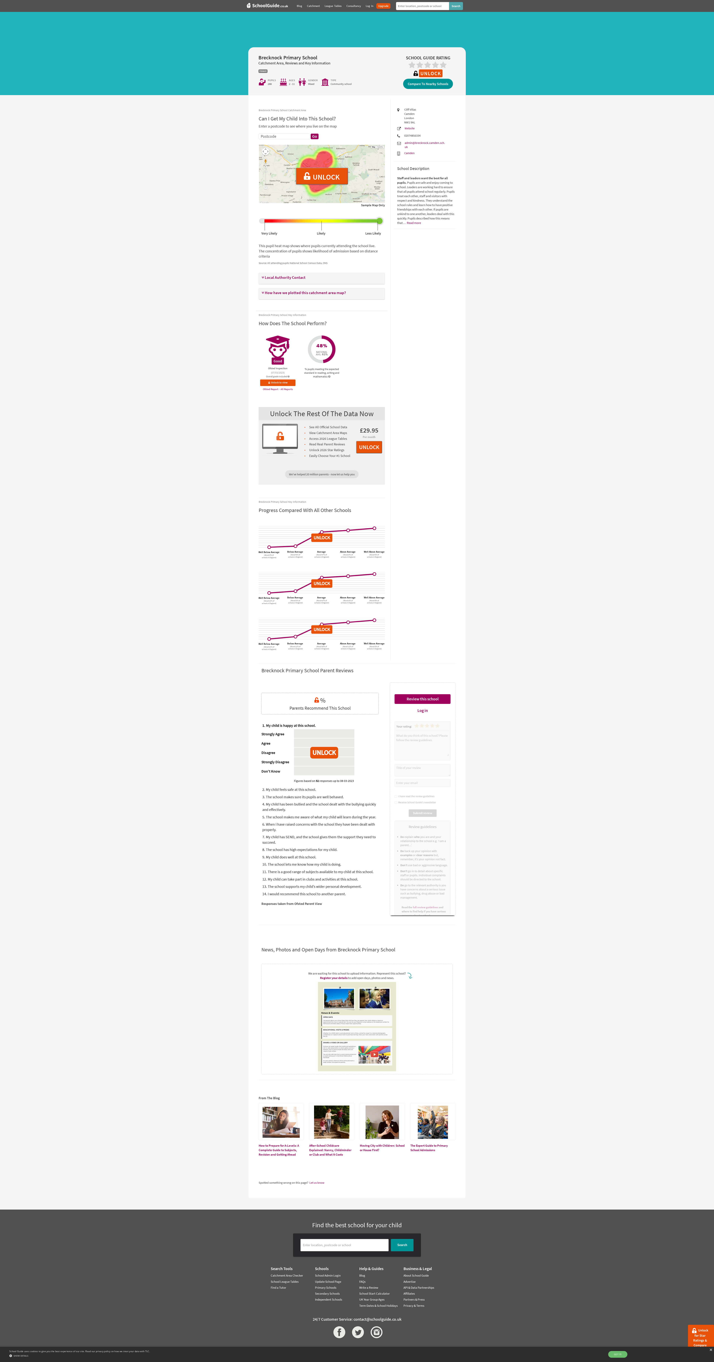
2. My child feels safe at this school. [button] (289, 789)
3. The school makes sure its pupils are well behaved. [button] (303, 797)
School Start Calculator (374, 1293)
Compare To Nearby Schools (428, 84)
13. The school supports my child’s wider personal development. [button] (312, 886)
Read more (413, 223)
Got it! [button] (618, 1354)
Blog (362, 1275)
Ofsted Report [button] (271, 389)
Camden (409, 153)
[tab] (322, 278)
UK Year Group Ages (372, 1299)
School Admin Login (328, 1275)
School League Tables (285, 1282)
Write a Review (368, 1288)
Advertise (409, 1282)
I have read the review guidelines (416, 796)
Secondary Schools (327, 1293)
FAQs (362, 1282)
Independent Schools (328, 1299)
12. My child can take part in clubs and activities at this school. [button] (310, 879)
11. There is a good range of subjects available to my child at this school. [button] (318, 871)
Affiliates (409, 1293)
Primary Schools (325, 1288)
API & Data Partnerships (418, 1288)
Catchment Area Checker (287, 1275)
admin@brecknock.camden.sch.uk (425, 145)
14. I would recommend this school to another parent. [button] (304, 893)
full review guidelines (425, 907)
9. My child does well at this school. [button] (289, 857)
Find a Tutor (278, 1288)
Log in (422, 710)
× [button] (710, 1350)
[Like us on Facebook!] (338, 1332)
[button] (322, 277)
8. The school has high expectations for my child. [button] (299, 849)
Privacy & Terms (413, 1306)
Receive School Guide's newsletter (416, 802)
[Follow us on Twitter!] (357, 1332)
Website (410, 128)
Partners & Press (414, 1299)
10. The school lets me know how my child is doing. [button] (301, 864)
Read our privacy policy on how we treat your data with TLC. (117, 1351)
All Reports (287, 389)
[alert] (357, 1354)
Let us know (316, 1182)
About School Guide (416, 1275)
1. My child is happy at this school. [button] (289, 725)
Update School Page (328, 1282)
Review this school (423, 698)
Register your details (334, 978)
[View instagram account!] (376, 1332)
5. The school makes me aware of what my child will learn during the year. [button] (319, 817)
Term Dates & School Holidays (378, 1306)
